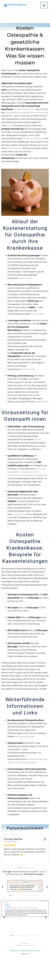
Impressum (25, 943)
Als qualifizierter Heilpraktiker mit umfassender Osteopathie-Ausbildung (27, 471)
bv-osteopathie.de (24, 736)
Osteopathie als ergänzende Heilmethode (26, 112)
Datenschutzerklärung (25, 945)
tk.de (15, 514)
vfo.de (37, 439)
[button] (2, 887)
